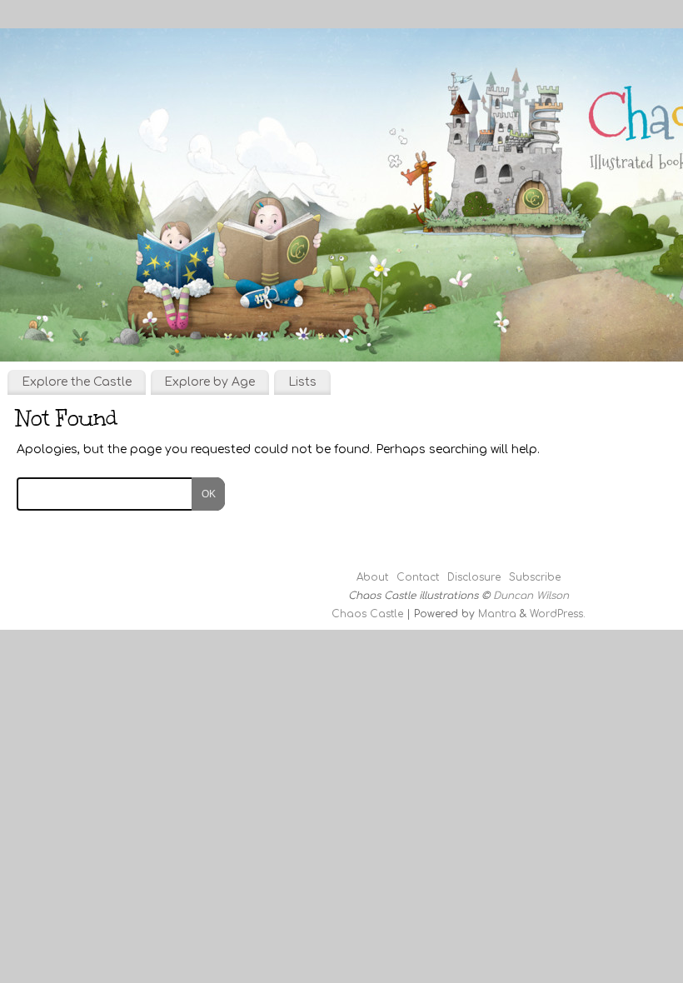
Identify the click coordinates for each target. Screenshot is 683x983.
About (372, 577)
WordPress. (558, 614)
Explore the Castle (77, 382)
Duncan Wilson (531, 595)
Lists (302, 382)
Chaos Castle (367, 614)
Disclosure (474, 577)
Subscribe (535, 577)
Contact (417, 577)
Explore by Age (209, 382)
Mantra (497, 614)
